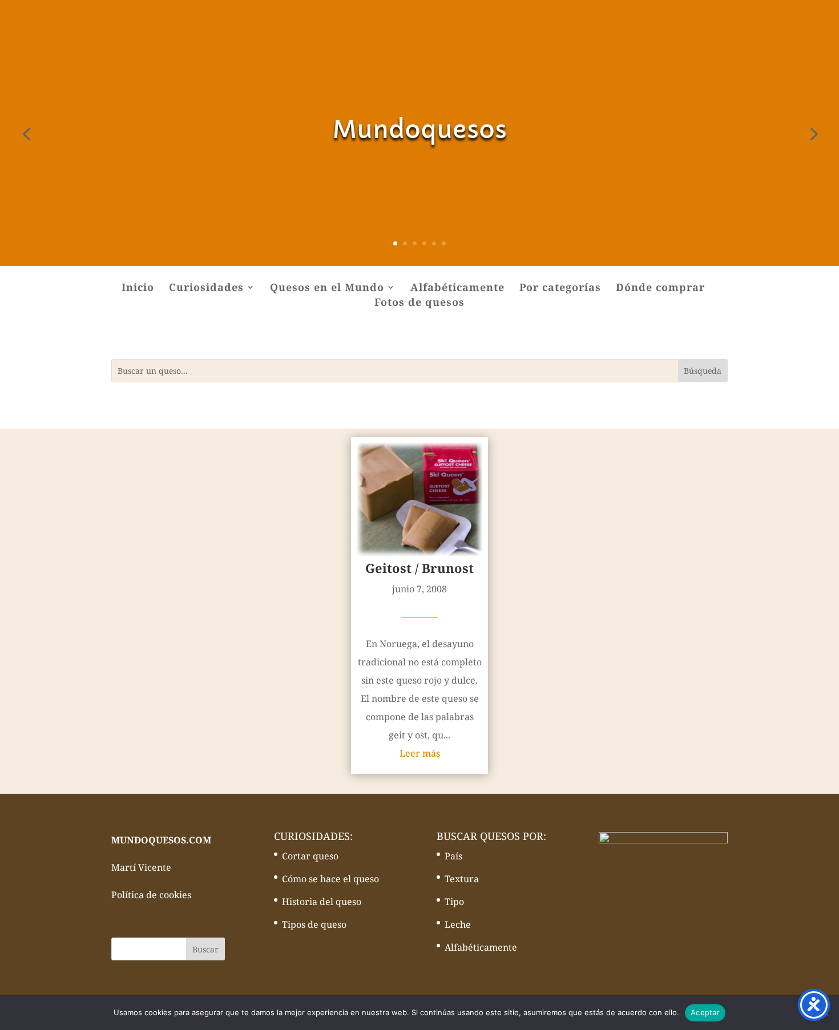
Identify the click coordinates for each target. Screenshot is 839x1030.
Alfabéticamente (457, 288)
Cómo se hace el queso (330, 879)
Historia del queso (321, 901)
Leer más (420, 753)
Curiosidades (206, 288)
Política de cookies (151, 894)
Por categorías (560, 288)
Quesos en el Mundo (327, 288)
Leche (458, 924)
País (453, 856)
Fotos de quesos (419, 303)
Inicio (138, 288)
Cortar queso (310, 856)
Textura (462, 879)
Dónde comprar (660, 288)
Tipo (454, 901)
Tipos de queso (314, 924)
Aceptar (705, 1012)
